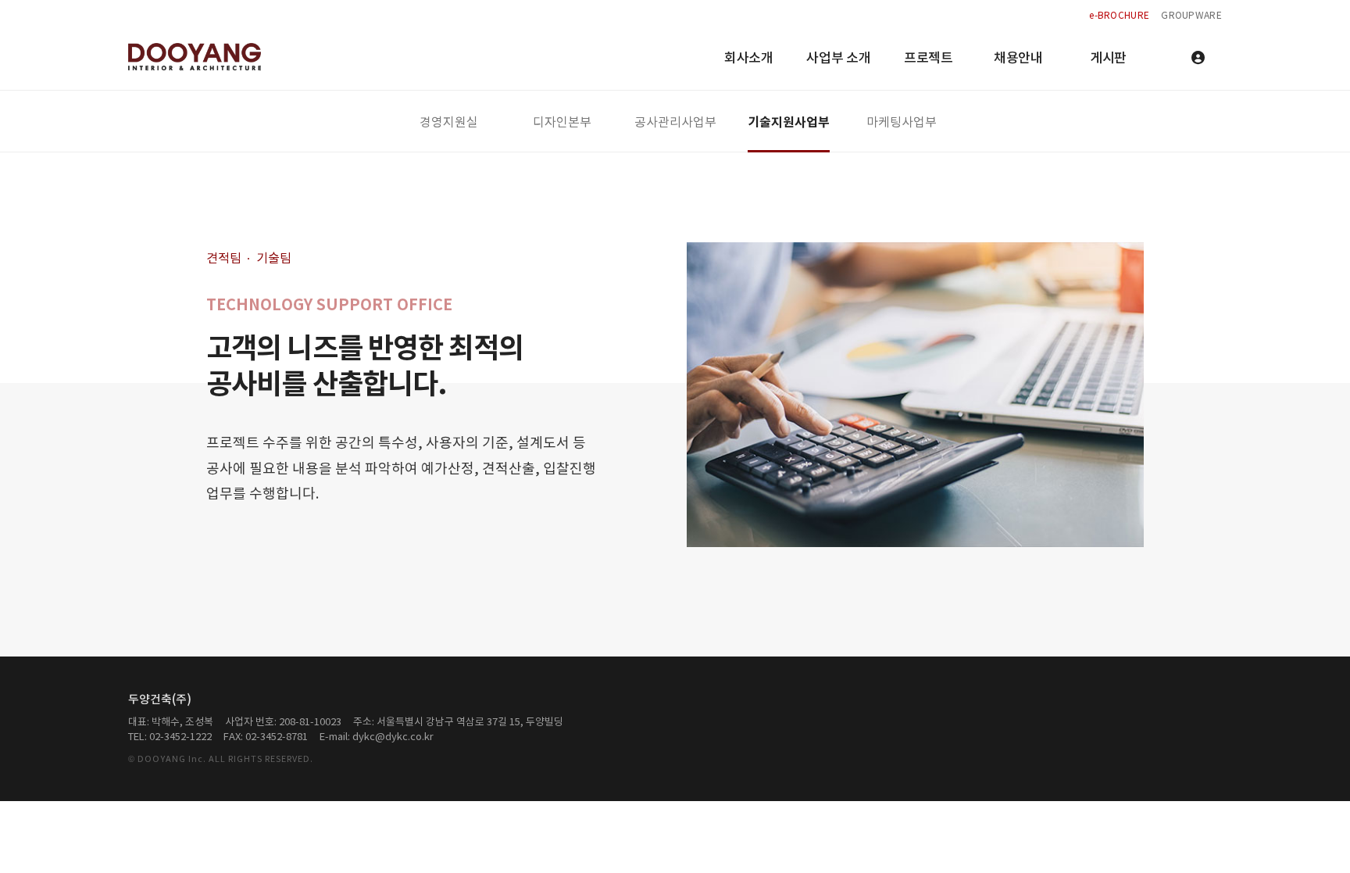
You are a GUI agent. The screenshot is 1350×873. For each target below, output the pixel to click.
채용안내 (1018, 58)
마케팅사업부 (901, 123)
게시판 (1108, 58)
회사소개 (748, 58)
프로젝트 (928, 58)
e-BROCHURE (1119, 16)
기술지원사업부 (789, 123)
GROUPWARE (1191, 16)
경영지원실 (449, 123)
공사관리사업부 (675, 123)
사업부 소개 (838, 58)
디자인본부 (562, 123)
